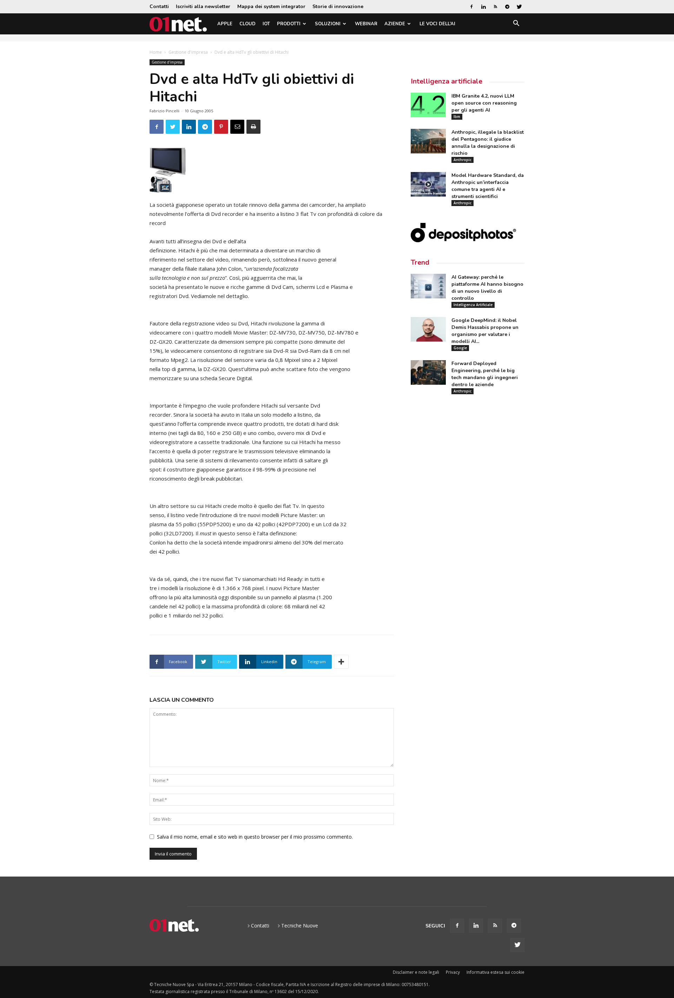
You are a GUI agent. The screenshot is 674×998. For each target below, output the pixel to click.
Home (156, 52)
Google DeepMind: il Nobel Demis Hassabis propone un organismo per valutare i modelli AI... (484, 331)
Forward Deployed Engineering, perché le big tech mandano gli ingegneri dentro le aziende (484, 374)
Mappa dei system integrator (271, 6)
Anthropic (462, 159)
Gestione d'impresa (188, 52)
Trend (420, 262)
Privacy (453, 972)
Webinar (366, 24)
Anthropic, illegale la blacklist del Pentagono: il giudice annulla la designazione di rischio (487, 143)
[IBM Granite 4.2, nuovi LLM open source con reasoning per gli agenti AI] (428, 105)
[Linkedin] (483, 6)
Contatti (159, 6)
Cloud (247, 24)
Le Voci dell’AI (437, 24)
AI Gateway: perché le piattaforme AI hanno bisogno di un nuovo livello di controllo (487, 288)
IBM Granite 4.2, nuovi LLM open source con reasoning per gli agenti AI (484, 103)
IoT (266, 24)
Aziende (394, 24)
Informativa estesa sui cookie (495, 972)
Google (460, 347)
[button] (516, 24)
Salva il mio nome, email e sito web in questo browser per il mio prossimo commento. (255, 836)
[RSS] (495, 6)
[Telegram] (507, 6)
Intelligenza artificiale (446, 81)
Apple (224, 24)
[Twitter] (519, 6)
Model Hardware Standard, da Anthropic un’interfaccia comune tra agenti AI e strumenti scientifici (487, 186)
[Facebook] (471, 6)
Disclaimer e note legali (416, 972)
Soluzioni (328, 24)
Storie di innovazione (337, 6)
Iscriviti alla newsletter (203, 6)
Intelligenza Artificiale (473, 304)
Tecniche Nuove (299, 925)
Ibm (457, 116)
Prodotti (288, 24)
